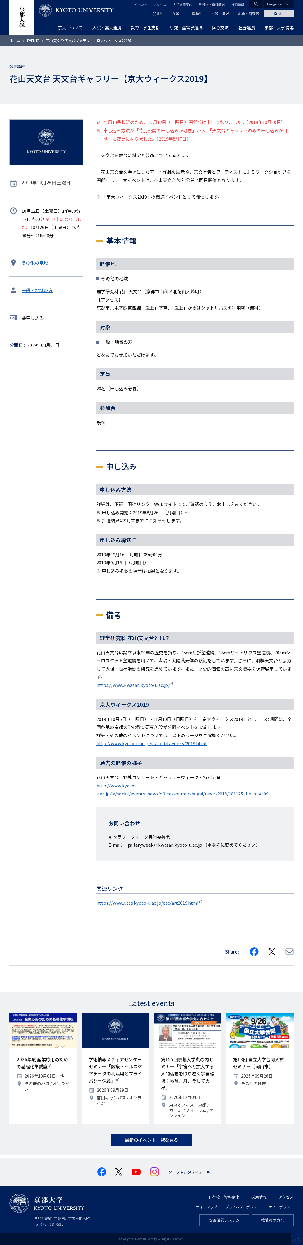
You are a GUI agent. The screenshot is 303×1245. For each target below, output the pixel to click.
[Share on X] (271, 951)
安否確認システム (224, 1220)
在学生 (177, 13)
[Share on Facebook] (254, 951)
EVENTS (33, 40)
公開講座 (17, 66)
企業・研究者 (248, 13)
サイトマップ (206, 1206)
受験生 (158, 13)
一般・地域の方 (37, 290)
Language (275, 3)
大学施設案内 (182, 4)
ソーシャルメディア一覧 (189, 1172)
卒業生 (197, 13)
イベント (140, 4)
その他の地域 (35, 263)
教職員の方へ (272, 1220)
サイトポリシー (281, 1206)
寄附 (279, 13)
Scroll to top (297, 1239)
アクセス (160, 4)
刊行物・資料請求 (212, 4)
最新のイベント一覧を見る (151, 1140)
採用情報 (237, 4)
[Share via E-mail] (289, 951)
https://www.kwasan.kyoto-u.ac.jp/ (133, 685)
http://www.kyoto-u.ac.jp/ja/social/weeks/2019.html (151, 743)
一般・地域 (220, 13)
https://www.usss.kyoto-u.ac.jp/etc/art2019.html (147, 903)
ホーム (14, 40)
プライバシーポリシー (243, 1206)
